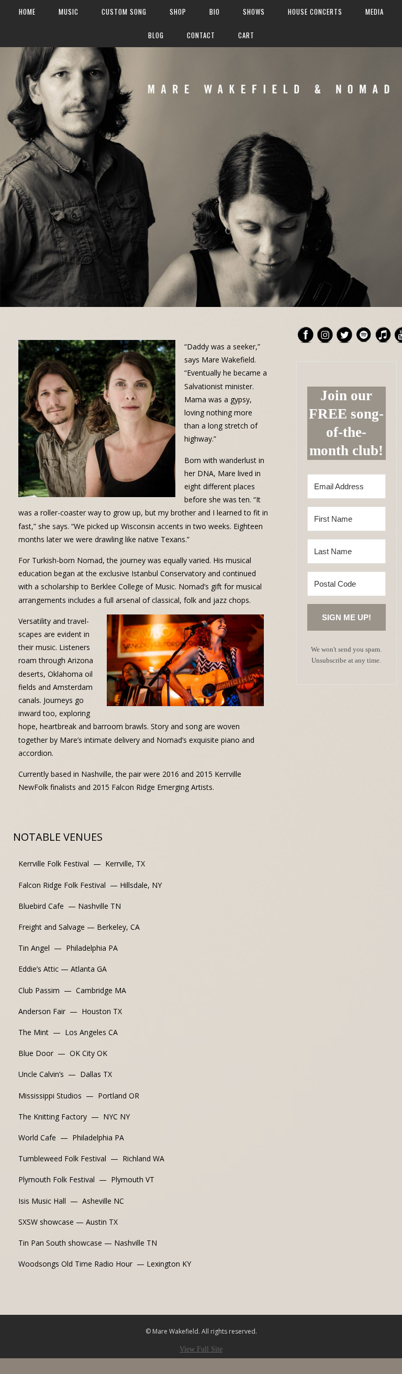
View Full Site (201, 1349)
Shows (254, 11)
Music (69, 11)
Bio (214, 11)
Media (374, 11)
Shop (178, 11)
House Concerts (315, 11)
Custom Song (124, 11)
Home (27, 11)
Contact (201, 35)
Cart (246, 35)
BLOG (156, 35)
